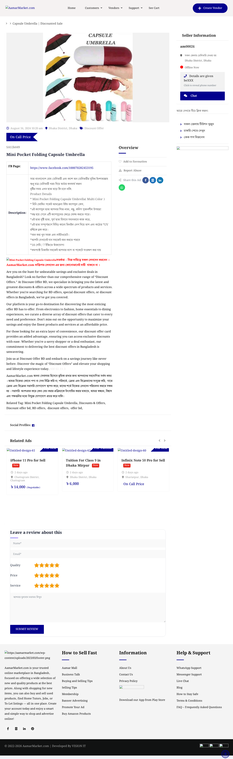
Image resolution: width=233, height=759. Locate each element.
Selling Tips (69, 688)
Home (72, 8)
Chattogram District (27, 477)
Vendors (113, 8)
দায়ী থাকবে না (89, 265)
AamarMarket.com (20, 265)
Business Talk (71, 674)
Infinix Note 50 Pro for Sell (143, 460)
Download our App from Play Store (142, 700)
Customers (92, 8)
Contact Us (126, 674)
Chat (193, 96)
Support (134, 8)
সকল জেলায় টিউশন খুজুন (199, 124)
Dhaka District (58, 128)
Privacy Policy (128, 681)
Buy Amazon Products (76, 714)
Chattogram (17, 481)
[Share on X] (153, 180)
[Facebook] (33, 425)
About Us (125, 668)
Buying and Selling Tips (77, 681)
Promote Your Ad (73, 707)
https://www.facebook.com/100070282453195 (61, 168)
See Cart (154, 8)
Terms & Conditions (189, 701)
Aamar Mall (69, 668)
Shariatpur (132, 477)
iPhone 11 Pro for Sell (27, 460)
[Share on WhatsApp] (122, 187)
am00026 (187, 46)
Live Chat (183, 681)
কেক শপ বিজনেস (194, 137)
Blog (179, 688)
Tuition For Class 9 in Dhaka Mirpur (83, 463)
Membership (70, 694)
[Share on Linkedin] (160, 180)
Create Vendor (212, 8)
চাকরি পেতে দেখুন (194, 130)
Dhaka (73, 128)
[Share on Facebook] (145, 180)
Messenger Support (189, 674)
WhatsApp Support (189, 668)
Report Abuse (132, 170)
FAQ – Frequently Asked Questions (199, 707)
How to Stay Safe (187, 694)
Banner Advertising (75, 701)
